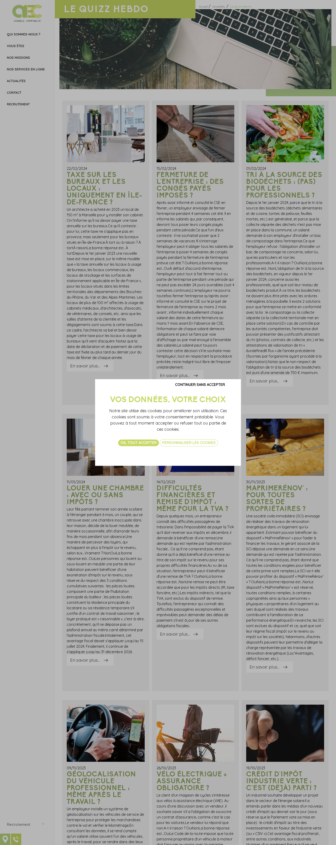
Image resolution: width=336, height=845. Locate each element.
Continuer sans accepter (200, 384)
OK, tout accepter (138, 442)
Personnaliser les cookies (189, 442)
